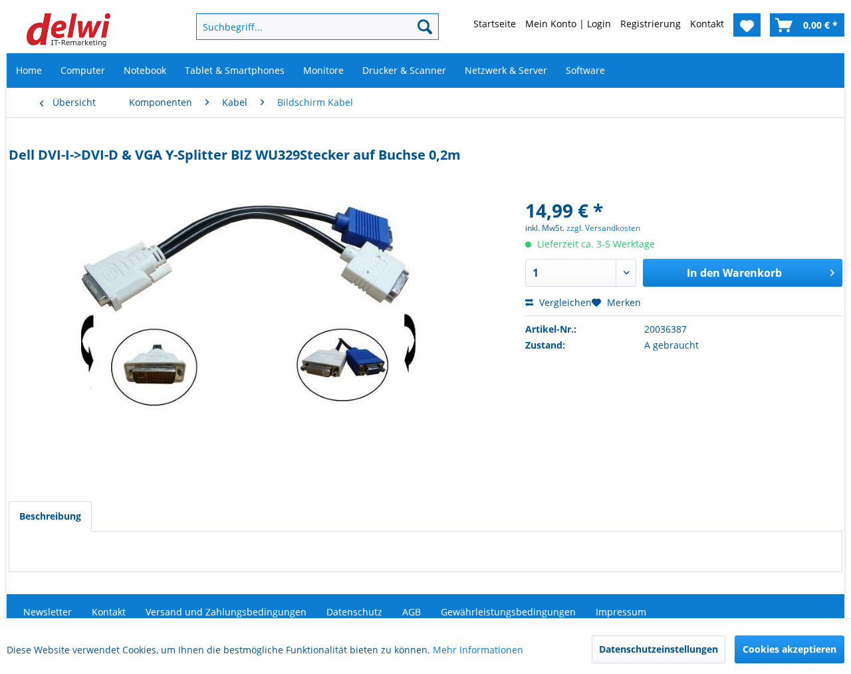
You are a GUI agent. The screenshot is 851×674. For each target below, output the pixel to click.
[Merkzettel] (747, 25)
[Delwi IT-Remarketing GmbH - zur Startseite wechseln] (68, 30)
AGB (411, 611)
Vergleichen (564, 302)
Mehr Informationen (478, 649)
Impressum (621, 611)
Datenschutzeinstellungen (658, 649)
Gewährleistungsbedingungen (508, 611)
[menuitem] (296, 26)
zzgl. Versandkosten (603, 228)
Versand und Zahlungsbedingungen (226, 611)
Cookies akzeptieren (789, 649)
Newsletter (47, 611)
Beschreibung (50, 516)
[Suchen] (425, 26)
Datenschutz (354, 611)
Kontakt (109, 611)
